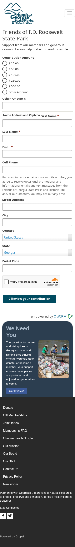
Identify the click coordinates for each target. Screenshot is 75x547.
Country (8, 230)
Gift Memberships (15, 415)
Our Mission (11, 446)
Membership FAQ (15, 430)
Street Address (13, 200)
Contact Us (10, 469)
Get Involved (16, 390)
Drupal (20, 536)
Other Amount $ (14, 98)
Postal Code (10, 261)
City (5, 215)
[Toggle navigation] (69, 13)
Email (7, 147)
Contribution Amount (18, 57)
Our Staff (9, 461)
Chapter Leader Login (18, 438)
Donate (8, 407)
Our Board (10, 453)
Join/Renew (11, 423)
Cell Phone (10, 162)
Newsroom (10, 484)
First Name (50, 116)
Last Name (11, 131)
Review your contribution (30, 299)
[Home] (17, 13)
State (6, 246)
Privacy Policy (12, 476)
